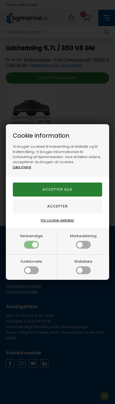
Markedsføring (83, 236)
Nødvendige (31, 236)
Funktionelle (31, 261)
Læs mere (22, 167)
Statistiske (83, 261)
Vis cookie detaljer (57, 220)
